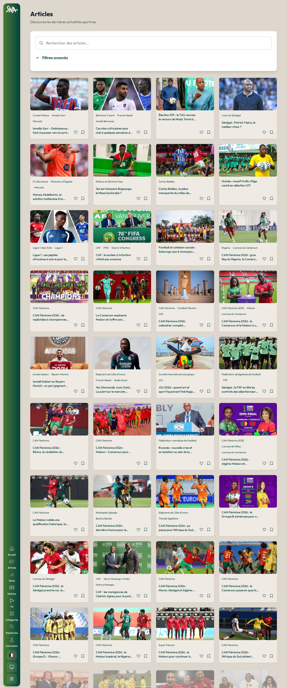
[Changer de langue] (12, 655)
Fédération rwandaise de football (177, 440)
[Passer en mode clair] (12, 667)
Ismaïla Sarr (59, 115)
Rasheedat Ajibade (106, 512)
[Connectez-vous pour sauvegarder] (83, 132)
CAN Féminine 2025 (233, 308)
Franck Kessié (125, 115)
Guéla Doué (120, 380)
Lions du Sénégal (231, 115)
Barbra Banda (104, 518)
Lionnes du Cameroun (245, 247)
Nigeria (226, 247)
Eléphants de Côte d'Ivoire (110, 374)
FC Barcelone (40, 181)
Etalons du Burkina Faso (109, 181)
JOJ (161, 380)
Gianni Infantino (121, 247)
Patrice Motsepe (105, 584)
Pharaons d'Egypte (61, 181)
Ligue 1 (58, 247)
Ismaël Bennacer (105, 121)
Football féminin (187, 308)
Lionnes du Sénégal (44, 578)
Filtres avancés (55, 57)
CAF (98, 247)
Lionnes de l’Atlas (231, 446)
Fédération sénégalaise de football (241, 374)
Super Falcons (167, 645)
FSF (225, 380)
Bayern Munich (60, 374)
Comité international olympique (176, 374)
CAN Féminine (41, 308)
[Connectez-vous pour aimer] (76, 132)
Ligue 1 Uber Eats (42, 247)
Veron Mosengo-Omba (117, 578)
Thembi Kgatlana (168, 518)
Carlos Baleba (166, 181)
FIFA (106, 247)
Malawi (251, 308)
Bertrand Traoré (105, 115)
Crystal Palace (41, 115)
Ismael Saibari (41, 374)
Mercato (37, 121)
